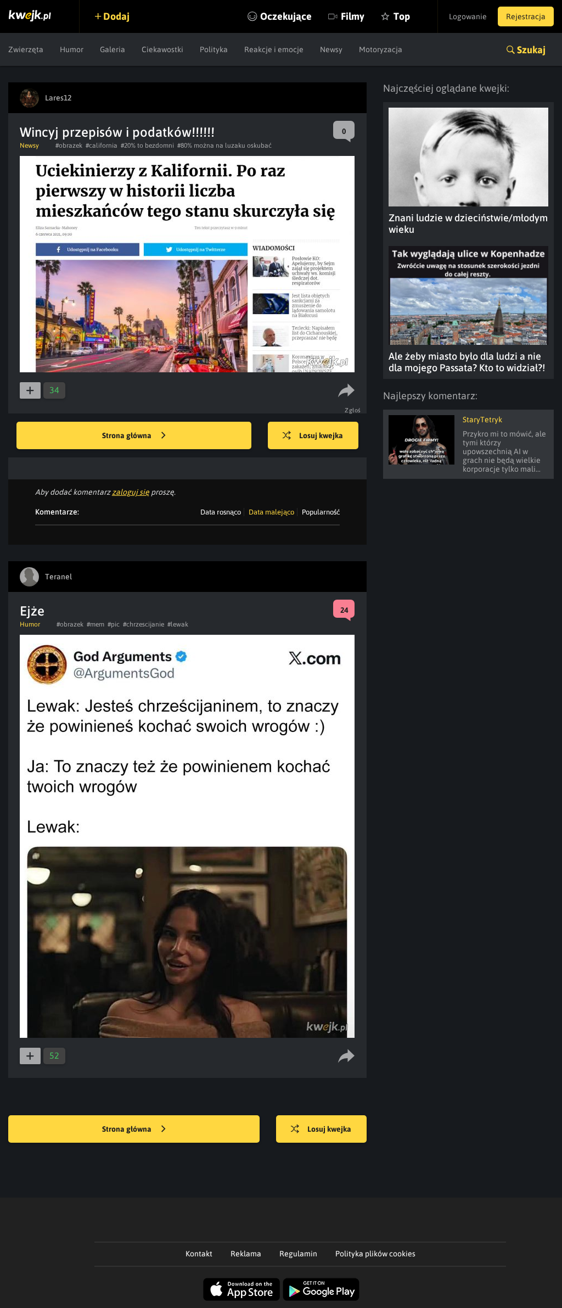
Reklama (246, 1253)
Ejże (32, 610)
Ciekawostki (162, 49)
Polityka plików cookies (375, 1253)
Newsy (331, 49)
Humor (71, 49)
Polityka (214, 49)
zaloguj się (130, 492)
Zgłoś (353, 410)
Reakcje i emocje (274, 49)
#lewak (177, 624)
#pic (114, 624)
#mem (95, 624)
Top (402, 16)
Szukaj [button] (531, 49)
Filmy (352, 16)
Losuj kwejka (321, 435)
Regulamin (298, 1253)
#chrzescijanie (143, 624)
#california (101, 145)
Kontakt (199, 1253)
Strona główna (127, 435)
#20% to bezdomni (147, 145)
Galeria (112, 49)
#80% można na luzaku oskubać (224, 145)
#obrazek (68, 145)
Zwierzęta (25, 49)
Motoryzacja (380, 49)
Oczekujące (286, 16)
